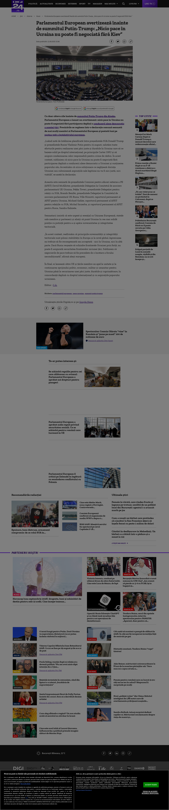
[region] (84, 790)
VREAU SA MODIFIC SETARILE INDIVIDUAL (150, 792)
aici (27, 797)
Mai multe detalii (25, 784)
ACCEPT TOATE (151, 785)
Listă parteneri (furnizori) (84, 790)
